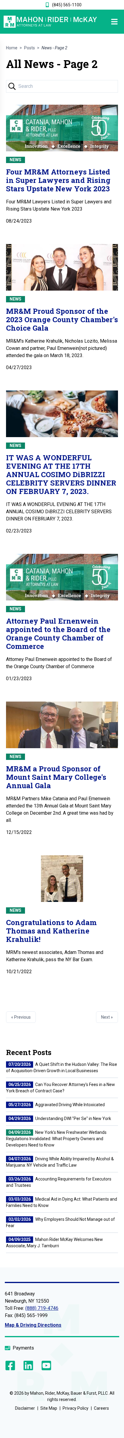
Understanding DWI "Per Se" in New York (59, 1118)
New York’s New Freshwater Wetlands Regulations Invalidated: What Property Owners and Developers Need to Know (56, 1138)
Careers (101, 1408)
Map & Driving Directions (33, 1325)
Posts (29, 47)
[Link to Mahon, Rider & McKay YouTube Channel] (45, 1365)
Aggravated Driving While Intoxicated (56, 1104)
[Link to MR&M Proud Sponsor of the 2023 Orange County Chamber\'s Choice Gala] (62, 267)
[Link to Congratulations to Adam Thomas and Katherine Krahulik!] (62, 878)
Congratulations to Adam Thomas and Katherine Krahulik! (51, 931)
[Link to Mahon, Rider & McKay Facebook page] (11, 1365)
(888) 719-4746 (41, 1308)
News (15, 159)
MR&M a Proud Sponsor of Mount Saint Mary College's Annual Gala (56, 777)
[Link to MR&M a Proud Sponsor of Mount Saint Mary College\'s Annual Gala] (62, 725)
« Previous (21, 1017)
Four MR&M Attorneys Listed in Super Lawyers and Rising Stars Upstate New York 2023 (58, 180)
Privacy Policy (75, 1408)
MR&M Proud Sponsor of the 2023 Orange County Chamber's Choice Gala (62, 319)
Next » (107, 1017)
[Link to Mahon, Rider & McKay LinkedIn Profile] (28, 1365)
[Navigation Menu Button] (108, 21)
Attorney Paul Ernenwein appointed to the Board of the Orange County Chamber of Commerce (58, 633)
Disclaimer (25, 1408)
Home (11, 47)
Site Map (48, 1408)
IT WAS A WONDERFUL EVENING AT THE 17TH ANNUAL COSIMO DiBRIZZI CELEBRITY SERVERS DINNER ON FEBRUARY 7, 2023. (61, 474)
